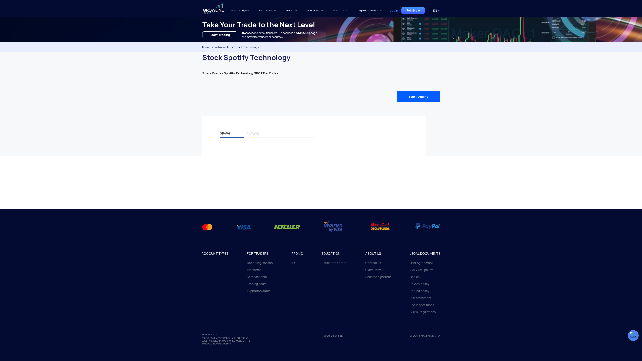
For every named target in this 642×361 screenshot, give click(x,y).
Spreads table (257, 277)
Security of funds (422, 305)
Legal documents (368, 10)
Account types (240, 10)
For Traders (265, 10)
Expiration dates (259, 291)
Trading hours (256, 284)
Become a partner (378, 277)
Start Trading (220, 35)
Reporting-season (260, 263)
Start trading (419, 97)
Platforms (254, 270)
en (435, 11)
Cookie (415, 277)
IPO (294, 263)
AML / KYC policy (421, 270)
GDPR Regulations (423, 312)
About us (338, 10)
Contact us (373, 263)
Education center (334, 263)
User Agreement (421, 263)
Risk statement (421, 298)
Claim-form (373, 270)
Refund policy (419, 291)
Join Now (413, 10)
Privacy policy (419, 284)
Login (394, 10)
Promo (290, 10)
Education (313, 10)
